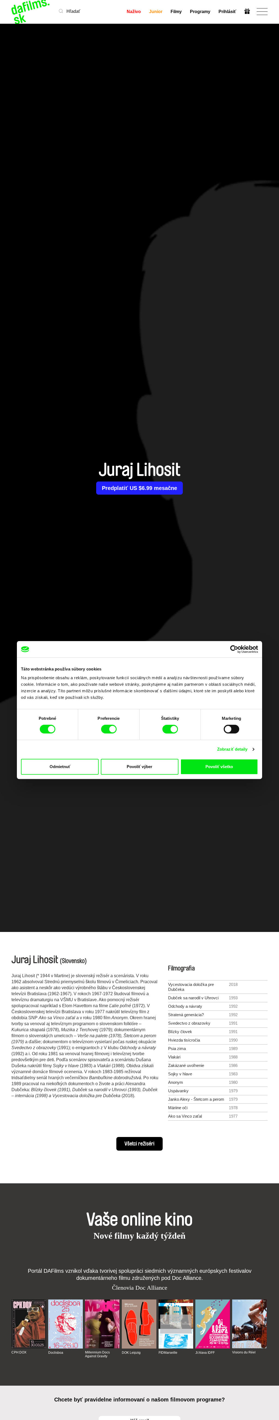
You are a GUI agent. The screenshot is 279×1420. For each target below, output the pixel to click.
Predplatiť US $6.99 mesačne (139, 488)
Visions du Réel (244, 1352)
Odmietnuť (60, 766)
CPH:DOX (18, 1352)
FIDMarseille (168, 1353)
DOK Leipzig (131, 1353)
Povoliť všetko (219, 766)
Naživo (134, 11)
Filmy (176, 11)
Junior (155, 11)
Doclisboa (55, 1353)
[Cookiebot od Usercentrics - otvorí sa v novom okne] (234, 649)
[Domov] (31, 11)
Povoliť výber (139, 766)
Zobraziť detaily (232, 749)
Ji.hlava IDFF (205, 1353)
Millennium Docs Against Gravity (97, 1354)
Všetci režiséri (139, 1144)
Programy (200, 11)
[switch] (109, 729)
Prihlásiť (227, 11)
